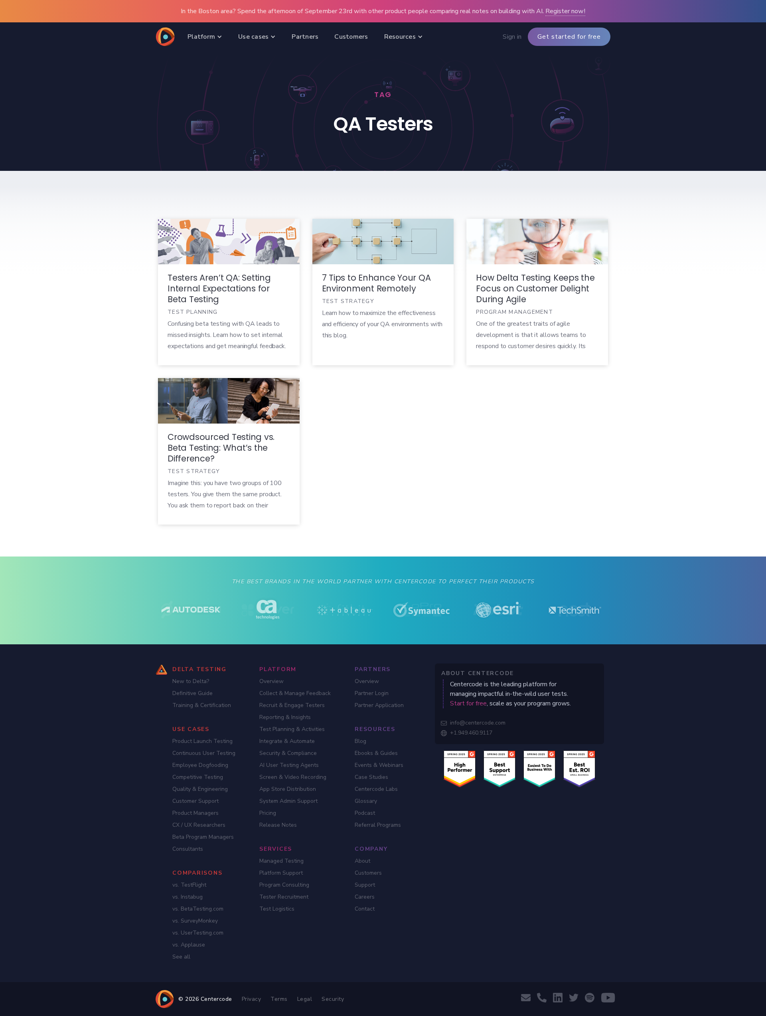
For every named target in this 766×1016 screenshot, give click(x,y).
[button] (205, 37)
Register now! (565, 11)
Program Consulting (284, 885)
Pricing (267, 813)
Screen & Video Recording (292, 777)
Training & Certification (201, 705)
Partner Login (372, 693)
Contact (365, 909)
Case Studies (371, 777)
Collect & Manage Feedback (295, 693)
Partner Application (379, 705)
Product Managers (195, 813)
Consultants (187, 849)
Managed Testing (281, 861)
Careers (365, 897)
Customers (368, 873)
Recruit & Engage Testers (292, 705)
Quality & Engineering (200, 789)
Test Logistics (276, 909)
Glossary (366, 801)
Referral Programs (378, 825)
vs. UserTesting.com (197, 933)
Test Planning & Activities (292, 729)
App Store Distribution (287, 789)
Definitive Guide (192, 693)
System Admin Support (288, 801)
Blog (360, 741)
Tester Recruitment (283, 897)
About (362, 861)
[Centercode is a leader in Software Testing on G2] (460, 768)
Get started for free (569, 36)
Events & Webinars (379, 765)
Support (365, 885)
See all (181, 957)
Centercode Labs (376, 789)
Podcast (365, 813)
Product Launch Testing (202, 741)
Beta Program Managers (203, 837)
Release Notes (278, 825)
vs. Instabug (187, 897)
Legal (304, 999)
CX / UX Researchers (198, 825)
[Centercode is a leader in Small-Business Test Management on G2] (579, 768)
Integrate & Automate (287, 741)
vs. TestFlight (189, 885)
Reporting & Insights (285, 717)
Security (333, 999)
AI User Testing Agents (289, 765)
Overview (271, 681)
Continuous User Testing (203, 753)
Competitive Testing (197, 777)
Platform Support (281, 873)
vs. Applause (188, 945)
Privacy (251, 999)
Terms (279, 999)
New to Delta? (190, 681)
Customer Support (195, 801)
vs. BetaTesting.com (197, 909)
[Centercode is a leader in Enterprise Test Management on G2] (499, 768)
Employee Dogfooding (200, 765)
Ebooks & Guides (376, 753)
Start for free (468, 703)
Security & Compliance (288, 753)
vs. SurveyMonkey (195, 921)
